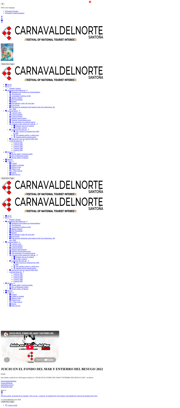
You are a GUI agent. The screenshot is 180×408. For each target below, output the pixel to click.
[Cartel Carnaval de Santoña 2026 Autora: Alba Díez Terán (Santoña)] (7, 60)
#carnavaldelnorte (6, 383)
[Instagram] (2, 22)
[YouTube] (2, 20)
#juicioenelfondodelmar (8, 381)
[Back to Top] (2, 4)
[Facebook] (2, 16)
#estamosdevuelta (6, 387)
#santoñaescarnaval (7, 385)
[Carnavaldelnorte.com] (52, 81)
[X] (2, 394)
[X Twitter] (2, 18)
